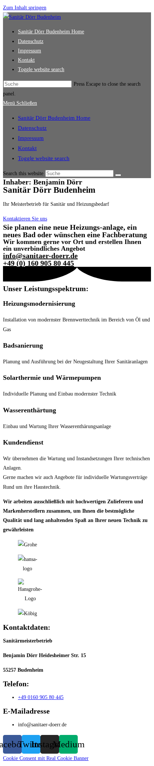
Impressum (31, 138)
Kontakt (27, 148)
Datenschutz (32, 128)
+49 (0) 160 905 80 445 (38, 263)
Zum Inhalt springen (24, 7)
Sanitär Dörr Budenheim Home (54, 118)
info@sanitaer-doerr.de (40, 255)
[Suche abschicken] (118, 175)
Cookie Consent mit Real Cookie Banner (46, 758)
